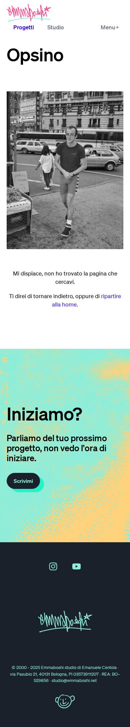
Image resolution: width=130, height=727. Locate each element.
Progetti (23, 27)
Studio (55, 27)
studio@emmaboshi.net (74, 680)
